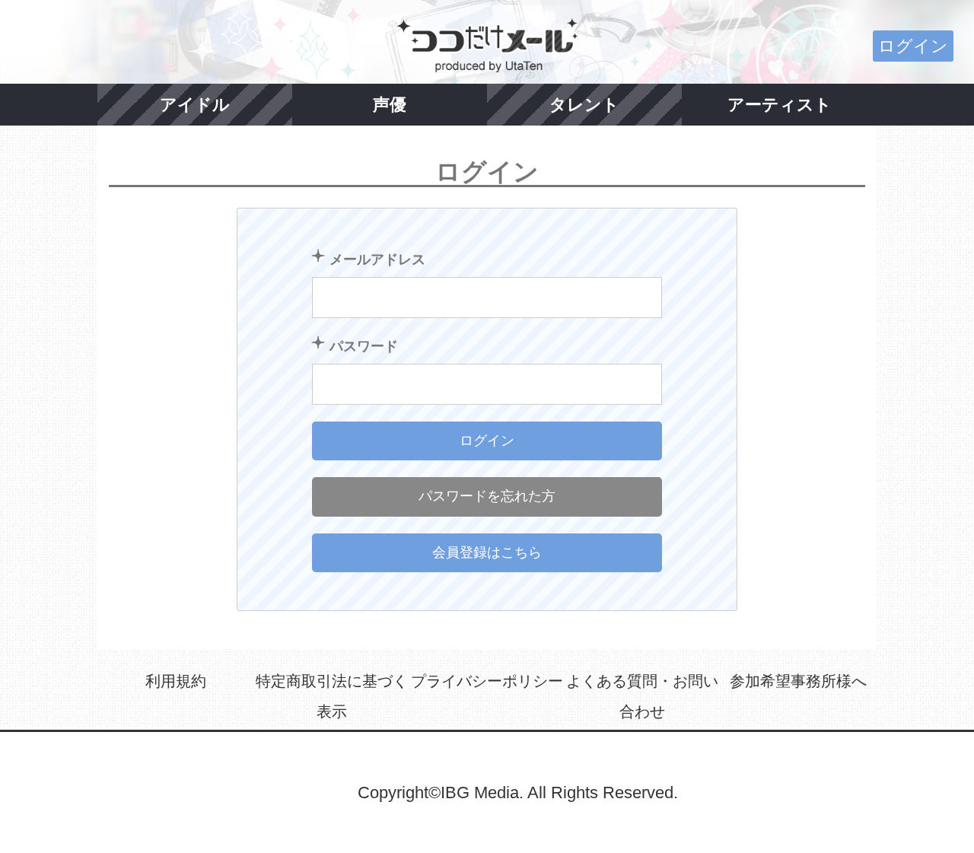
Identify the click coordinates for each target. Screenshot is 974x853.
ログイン (913, 46)
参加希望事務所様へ (798, 681)
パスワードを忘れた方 (487, 496)
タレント (584, 104)
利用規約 (175, 681)
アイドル (195, 104)
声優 (389, 104)
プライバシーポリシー (487, 681)
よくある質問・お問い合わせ (642, 696)
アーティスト (779, 104)
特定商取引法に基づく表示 (332, 696)
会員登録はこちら (487, 552)
